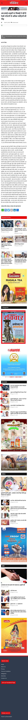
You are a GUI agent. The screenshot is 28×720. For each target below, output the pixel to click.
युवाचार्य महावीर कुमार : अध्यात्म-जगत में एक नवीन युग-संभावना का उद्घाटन (21, 230)
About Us (3, 666)
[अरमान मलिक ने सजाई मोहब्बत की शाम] (5, 407)
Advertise (3, 676)
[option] (14, 462)
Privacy (3, 669)
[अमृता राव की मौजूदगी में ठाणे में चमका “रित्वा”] (5, 394)
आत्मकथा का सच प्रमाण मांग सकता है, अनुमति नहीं (13, 585)
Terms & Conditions (5, 671)
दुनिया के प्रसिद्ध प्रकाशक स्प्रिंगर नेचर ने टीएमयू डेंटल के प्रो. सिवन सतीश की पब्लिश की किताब (18, 612)
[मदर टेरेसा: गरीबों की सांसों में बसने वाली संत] (5, 502)
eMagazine (3, 673)
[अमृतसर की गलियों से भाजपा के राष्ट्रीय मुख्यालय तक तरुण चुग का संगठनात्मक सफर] (5, 509)
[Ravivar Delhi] (14, 3)
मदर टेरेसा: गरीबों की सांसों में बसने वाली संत (18, 500)
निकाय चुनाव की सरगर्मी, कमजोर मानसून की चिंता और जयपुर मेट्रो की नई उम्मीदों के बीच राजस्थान (21, 261)
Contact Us (4, 678)
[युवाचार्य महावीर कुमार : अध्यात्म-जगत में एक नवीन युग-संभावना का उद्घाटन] (21, 223)
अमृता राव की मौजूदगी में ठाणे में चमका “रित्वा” (18, 392)
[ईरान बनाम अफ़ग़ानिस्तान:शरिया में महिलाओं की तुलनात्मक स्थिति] (7, 223)
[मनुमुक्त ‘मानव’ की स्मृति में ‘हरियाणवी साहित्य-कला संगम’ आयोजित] (7, 239)
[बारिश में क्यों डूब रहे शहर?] (21, 239)
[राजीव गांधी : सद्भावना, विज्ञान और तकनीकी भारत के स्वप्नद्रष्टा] (5, 515)
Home (2, 664)
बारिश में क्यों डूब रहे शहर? (19, 244)
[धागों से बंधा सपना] (5, 592)
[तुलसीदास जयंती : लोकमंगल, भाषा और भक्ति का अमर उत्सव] (5, 522)
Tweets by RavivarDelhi (6, 716)
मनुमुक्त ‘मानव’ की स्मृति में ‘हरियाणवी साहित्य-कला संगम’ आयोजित (6, 245)
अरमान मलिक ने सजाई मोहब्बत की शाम (17, 405)
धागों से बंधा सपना (13, 590)
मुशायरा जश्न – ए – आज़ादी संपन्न (16, 603)
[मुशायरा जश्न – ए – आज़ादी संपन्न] (5, 606)
